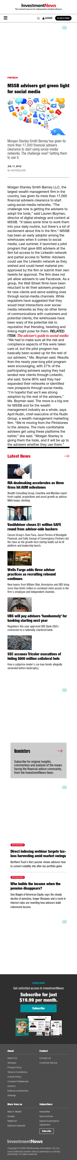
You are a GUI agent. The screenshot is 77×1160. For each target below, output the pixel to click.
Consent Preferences (17, 1081)
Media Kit (12, 1121)
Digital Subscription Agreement (49, 1123)
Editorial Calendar (16, 1125)
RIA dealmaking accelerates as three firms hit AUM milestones (35, 485)
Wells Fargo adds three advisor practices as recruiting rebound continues (31, 574)
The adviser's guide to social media (42, 336)
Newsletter (44, 1111)
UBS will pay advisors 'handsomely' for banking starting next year (37, 618)
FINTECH (12, 77)
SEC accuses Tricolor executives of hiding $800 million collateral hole (34, 656)
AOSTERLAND (18, 170)
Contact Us (45, 1058)
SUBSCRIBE (63, 18)
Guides (11, 1116)
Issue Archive (46, 1116)
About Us (12, 1058)
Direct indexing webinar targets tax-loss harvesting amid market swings (38, 853)
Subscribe (46, 1131)
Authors (11, 1086)
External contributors (17, 1090)
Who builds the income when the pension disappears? (35, 886)
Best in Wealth (14, 1111)
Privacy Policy (14, 1067)
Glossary (11, 1062)
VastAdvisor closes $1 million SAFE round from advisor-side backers (34, 526)
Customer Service (48, 1062)
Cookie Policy (14, 1076)
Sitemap (11, 1095)
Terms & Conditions (17, 1072)
